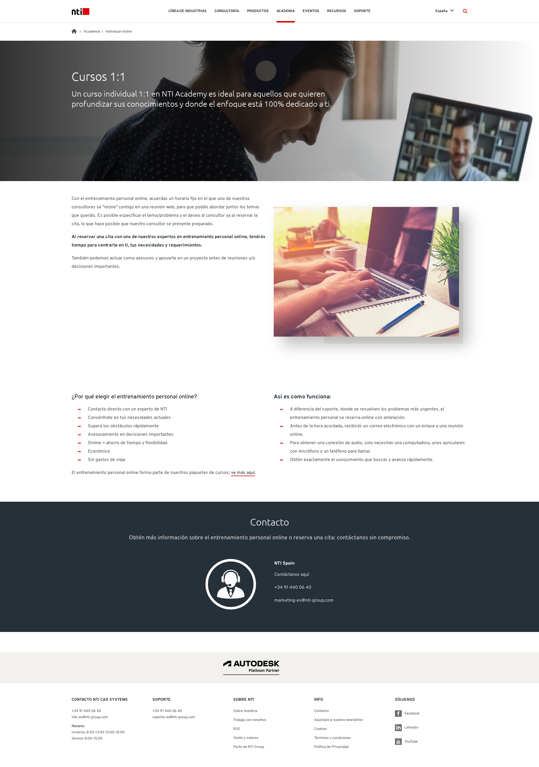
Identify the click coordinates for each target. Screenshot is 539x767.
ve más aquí (243, 473)
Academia (92, 31)
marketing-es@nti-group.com (304, 600)
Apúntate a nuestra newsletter (338, 720)
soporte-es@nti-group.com (173, 717)
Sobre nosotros (245, 711)
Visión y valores (245, 738)
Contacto (321, 711)
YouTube (411, 741)
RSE (236, 729)
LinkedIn (411, 727)
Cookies (320, 729)
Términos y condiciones (332, 738)
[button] (465, 11)
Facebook (412, 713)
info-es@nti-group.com (90, 717)
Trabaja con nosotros (249, 720)
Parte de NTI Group (248, 747)
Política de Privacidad (331, 747)
